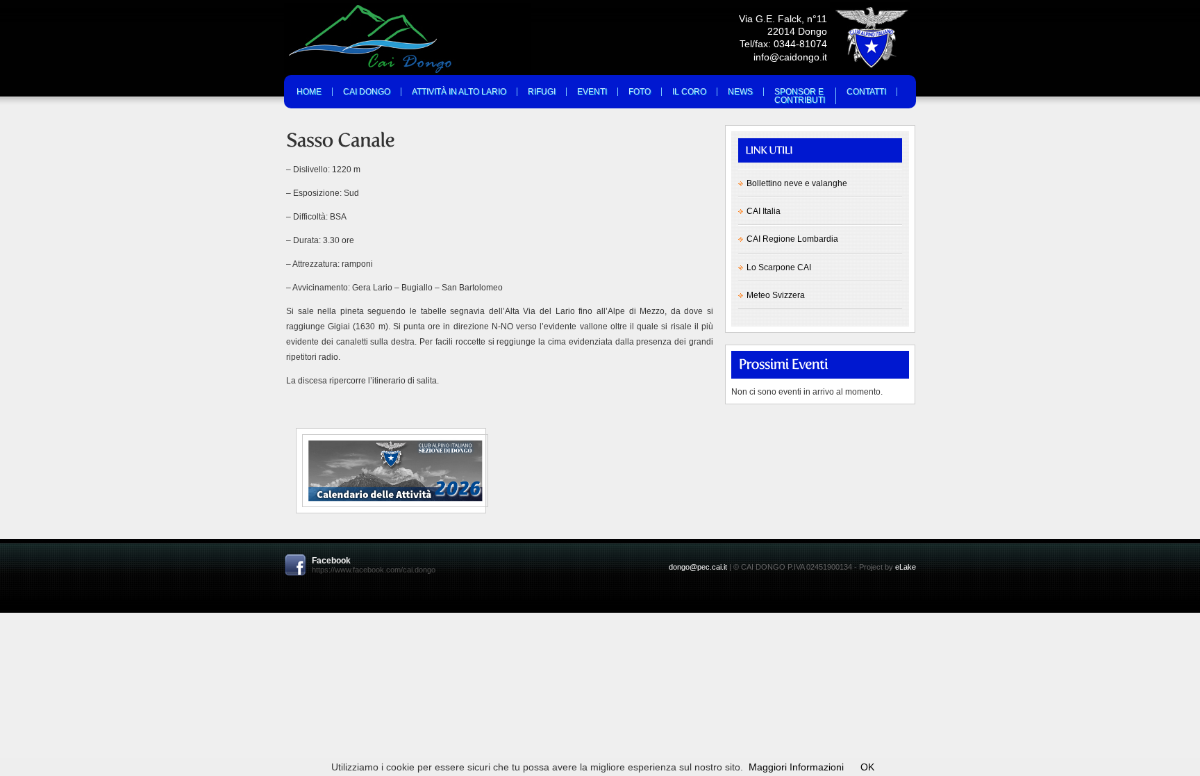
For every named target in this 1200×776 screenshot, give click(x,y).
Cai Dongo (366, 92)
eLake (905, 567)
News (740, 92)
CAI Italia (764, 211)
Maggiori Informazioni (796, 767)
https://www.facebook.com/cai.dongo (373, 570)
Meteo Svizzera (776, 295)
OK (867, 767)
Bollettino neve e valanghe (797, 183)
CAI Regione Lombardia (792, 239)
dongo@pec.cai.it (698, 567)
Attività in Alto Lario (459, 92)
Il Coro (689, 92)
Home (309, 92)
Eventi (592, 92)
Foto (639, 92)
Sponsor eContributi (799, 96)
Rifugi (542, 92)
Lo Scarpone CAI (779, 267)
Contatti (866, 92)
